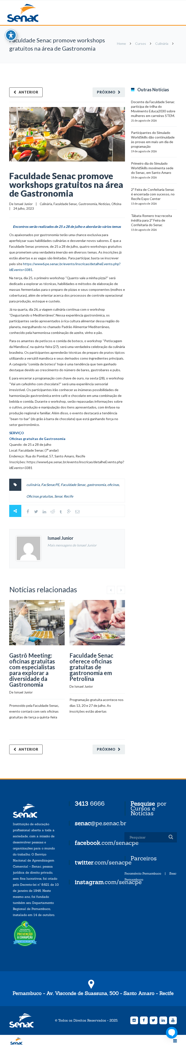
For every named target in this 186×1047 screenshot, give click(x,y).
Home (121, 43)
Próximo (106, 92)
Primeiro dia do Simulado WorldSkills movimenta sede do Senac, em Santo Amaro (152, 168)
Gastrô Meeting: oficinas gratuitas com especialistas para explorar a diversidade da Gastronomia (32, 670)
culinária (33, 485)
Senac (30, 13)
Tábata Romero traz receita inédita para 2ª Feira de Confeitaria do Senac (151, 220)
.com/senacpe (107, 843)
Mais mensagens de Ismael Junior (72, 545)
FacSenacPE (50, 485)
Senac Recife (63, 496)
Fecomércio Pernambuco (142, 873)
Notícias (104, 204)
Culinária (161, 43)
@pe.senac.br (100, 823)
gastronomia (96, 485)
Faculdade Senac (65, 204)
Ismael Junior (23, 204)
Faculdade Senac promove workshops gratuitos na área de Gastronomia (66, 184)
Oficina (116, 204)
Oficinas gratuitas (39, 496)
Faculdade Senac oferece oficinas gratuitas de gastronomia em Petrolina (91, 667)
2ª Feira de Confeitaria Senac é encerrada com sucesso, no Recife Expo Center (153, 194)
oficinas (113, 485)
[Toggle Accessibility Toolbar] (11, 35)
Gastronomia (87, 204)
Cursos (140, 43)
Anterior (28, 92)
